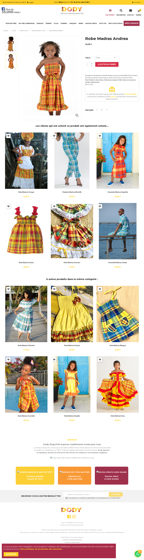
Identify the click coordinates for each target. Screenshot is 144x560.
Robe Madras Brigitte (72, 416)
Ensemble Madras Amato (117, 262)
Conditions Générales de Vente (72, 540)
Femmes (49, 23)
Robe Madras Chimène (26, 345)
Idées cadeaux (131, 23)
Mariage (40, 23)
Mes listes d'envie (116, 23)
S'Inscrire (115, 494)
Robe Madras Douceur (72, 262)
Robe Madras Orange (26, 192)
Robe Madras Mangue (118, 345)
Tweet (102, 110)
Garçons (72, 23)
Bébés (81, 23)
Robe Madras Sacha (26, 262)
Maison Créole (91, 23)
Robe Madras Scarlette (26, 416)
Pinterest (107, 110)
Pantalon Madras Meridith (72, 192)
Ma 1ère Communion (26, 23)
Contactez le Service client (15, 2)
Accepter (11, 554)
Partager (97, 110)
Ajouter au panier (107, 64)
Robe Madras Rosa (118, 416)
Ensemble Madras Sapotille (118, 192)
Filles (56, 23)
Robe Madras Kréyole (72, 345)
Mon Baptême (11, 23)
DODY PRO (102, 23)
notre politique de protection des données (41, 549)
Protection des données (72, 542)
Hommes (64, 23)
